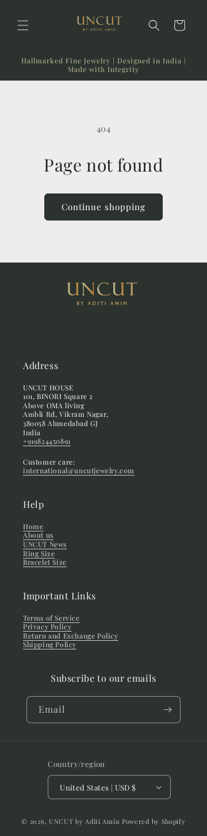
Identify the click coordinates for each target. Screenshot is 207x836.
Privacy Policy (47, 626)
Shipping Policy (49, 644)
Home (33, 526)
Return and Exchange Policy (70, 635)
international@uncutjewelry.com (79, 470)
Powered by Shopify (154, 821)
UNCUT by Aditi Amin (85, 821)
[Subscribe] (167, 709)
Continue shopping (103, 206)
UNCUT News (45, 544)
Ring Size (39, 553)
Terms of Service (51, 617)
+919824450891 (47, 441)
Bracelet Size (45, 562)
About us (38, 534)
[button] (23, 25)
